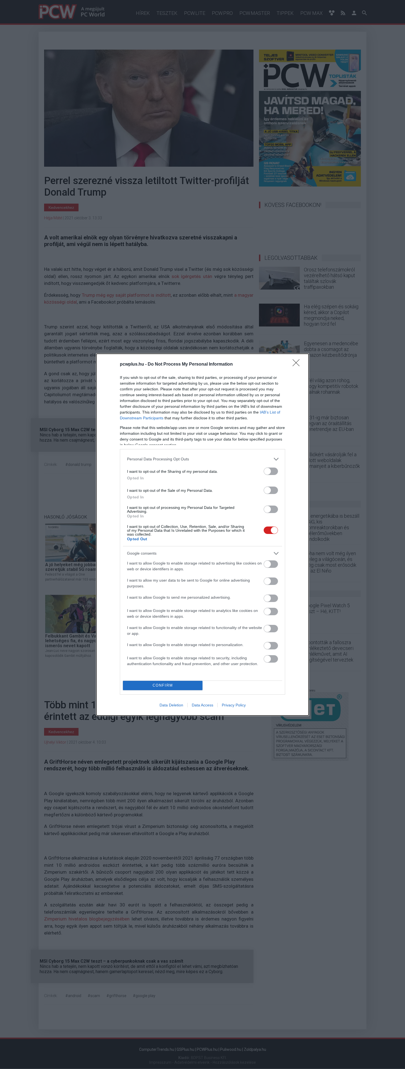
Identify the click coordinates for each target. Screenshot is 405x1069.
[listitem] (202, 459)
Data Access (202, 705)
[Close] (298, 364)
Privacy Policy (234, 705)
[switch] (271, 471)
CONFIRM (163, 685)
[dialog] (202, 535)
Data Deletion (171, 705)
